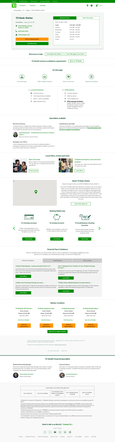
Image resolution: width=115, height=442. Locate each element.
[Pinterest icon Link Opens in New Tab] (65, 432)
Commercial (34, 1)
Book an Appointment (32, 39)
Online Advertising (43, 436)
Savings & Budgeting (28, 260)
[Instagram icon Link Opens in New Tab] (60, 432)
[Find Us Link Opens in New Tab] (88, 5)
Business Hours (65, 18)
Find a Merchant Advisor (54, 54)
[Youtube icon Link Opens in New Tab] (55, 432)
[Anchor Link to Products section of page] (68, 77)
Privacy (21, 436)
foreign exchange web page (60, 344)
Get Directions (32, 43)
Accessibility (78, 436)
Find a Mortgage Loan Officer (75, 54)
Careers (86, 436)
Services (32, 5)
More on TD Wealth (76, 61)
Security (62, 436)
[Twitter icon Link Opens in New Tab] (50, 432)
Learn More (79, 170)
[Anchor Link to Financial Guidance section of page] (91, 77)
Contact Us (68, 424)
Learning (42, 4)
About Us (55, 1)
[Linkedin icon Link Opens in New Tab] (70, 432)
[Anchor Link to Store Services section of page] (21, 77)
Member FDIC (64, 350)
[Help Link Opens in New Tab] (92, 5)
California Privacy (30, 436)
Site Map (93, 436)
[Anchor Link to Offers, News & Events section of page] (44, 77)
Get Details (28, 239)
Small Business (23, 1)
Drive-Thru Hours (88, 18)
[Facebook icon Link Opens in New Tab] (45, 432)
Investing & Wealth (45, 1)
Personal (14, 1)
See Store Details (24, 320)
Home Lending (87, 260)
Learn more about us (80, 203)
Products (22, 5)
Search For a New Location (57, 331)
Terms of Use (54, 436)
